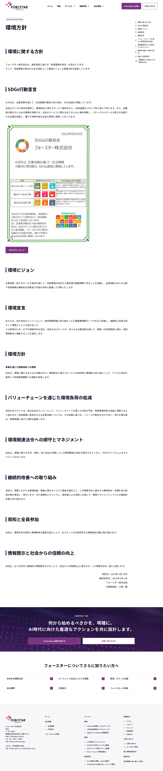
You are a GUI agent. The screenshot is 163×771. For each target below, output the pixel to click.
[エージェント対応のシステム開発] (103, 678)
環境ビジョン (143, 29)
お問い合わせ (128, 739)
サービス (68, 6)
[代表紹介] (103, 688)
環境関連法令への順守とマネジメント (146, 46)
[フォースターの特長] (155, 688)
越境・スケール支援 (119, 678)
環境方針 (141, 35)
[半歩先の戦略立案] (51, 678)
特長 (59, 6)
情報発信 (83, 6)
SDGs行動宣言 (143, 25)
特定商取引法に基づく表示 (133, 761)
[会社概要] (51, 688)
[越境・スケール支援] (155, 678)
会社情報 (97, 6)
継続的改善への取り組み (146, 51)
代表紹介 (62, 688)
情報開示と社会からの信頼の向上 (147, 61)
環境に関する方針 (144, 22)
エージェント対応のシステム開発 (73, 678)
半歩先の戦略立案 (15, 678)
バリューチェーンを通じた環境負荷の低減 (146, 40)
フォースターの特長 (119, 688)
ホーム (50, 6)
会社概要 (11, 688)
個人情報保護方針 (130, 751)
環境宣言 (141, 32)
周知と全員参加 (143, 56)
